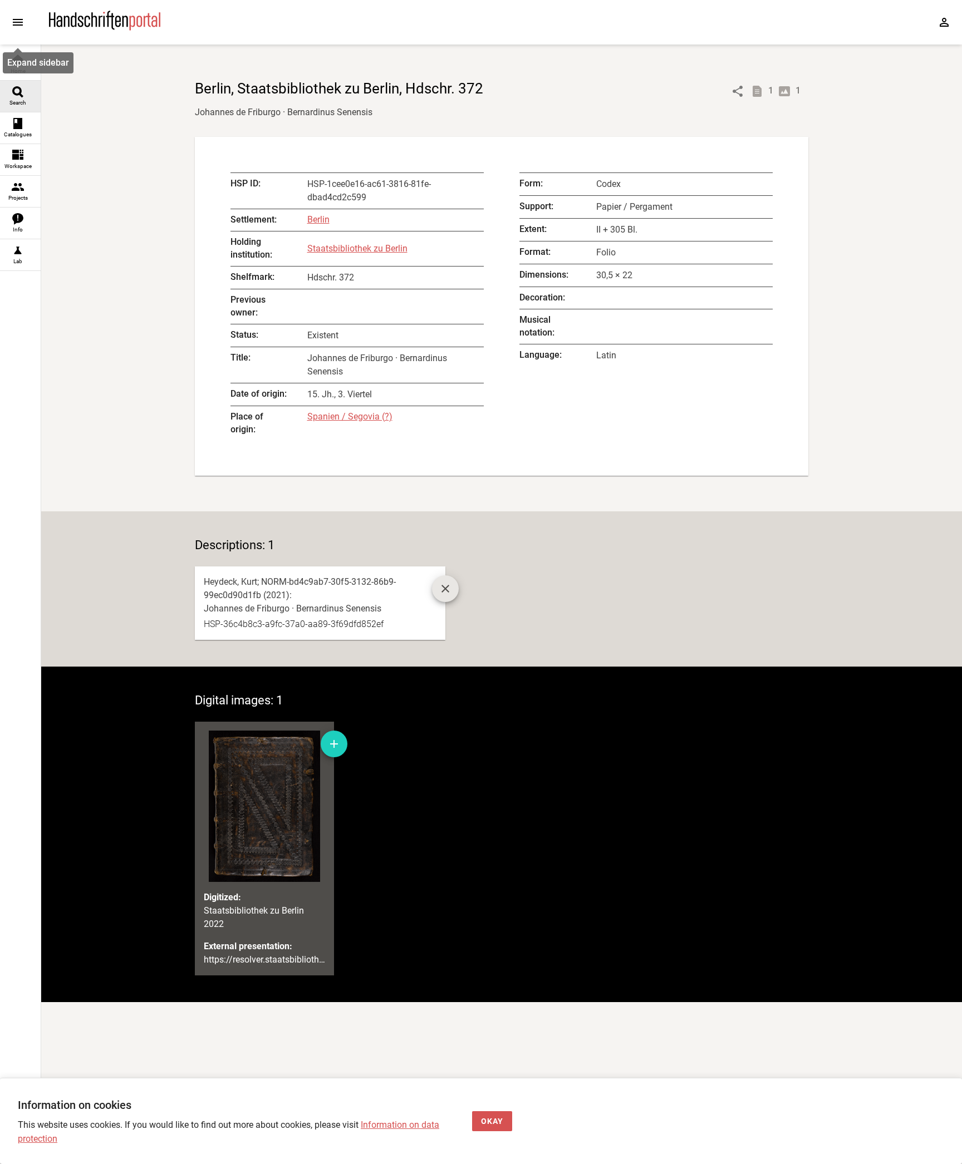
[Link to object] (737, 91)
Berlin (318, 219)
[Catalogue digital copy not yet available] (445, 588)
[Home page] (104, 27)
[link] (20, 65)
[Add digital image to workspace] (334, 744)
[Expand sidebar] (17, 22)
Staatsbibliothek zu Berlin (357, 248)
